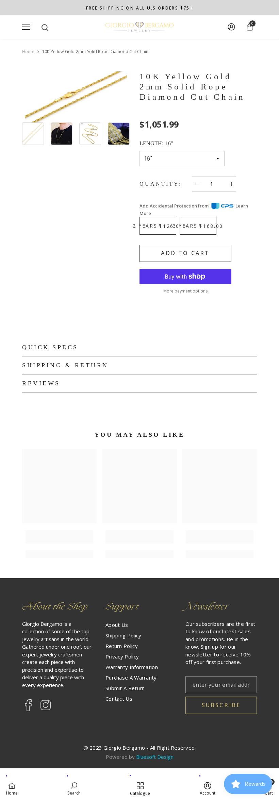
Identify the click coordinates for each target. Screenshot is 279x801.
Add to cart (185, 253)
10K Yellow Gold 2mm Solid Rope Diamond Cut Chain (192, 86)
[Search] (45, 27)
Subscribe (221, 705)
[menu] (26, 27)
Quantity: (161, 184)
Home (28, 51)
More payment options (185, 291)
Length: (156, 143)
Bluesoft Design (155, 756)
